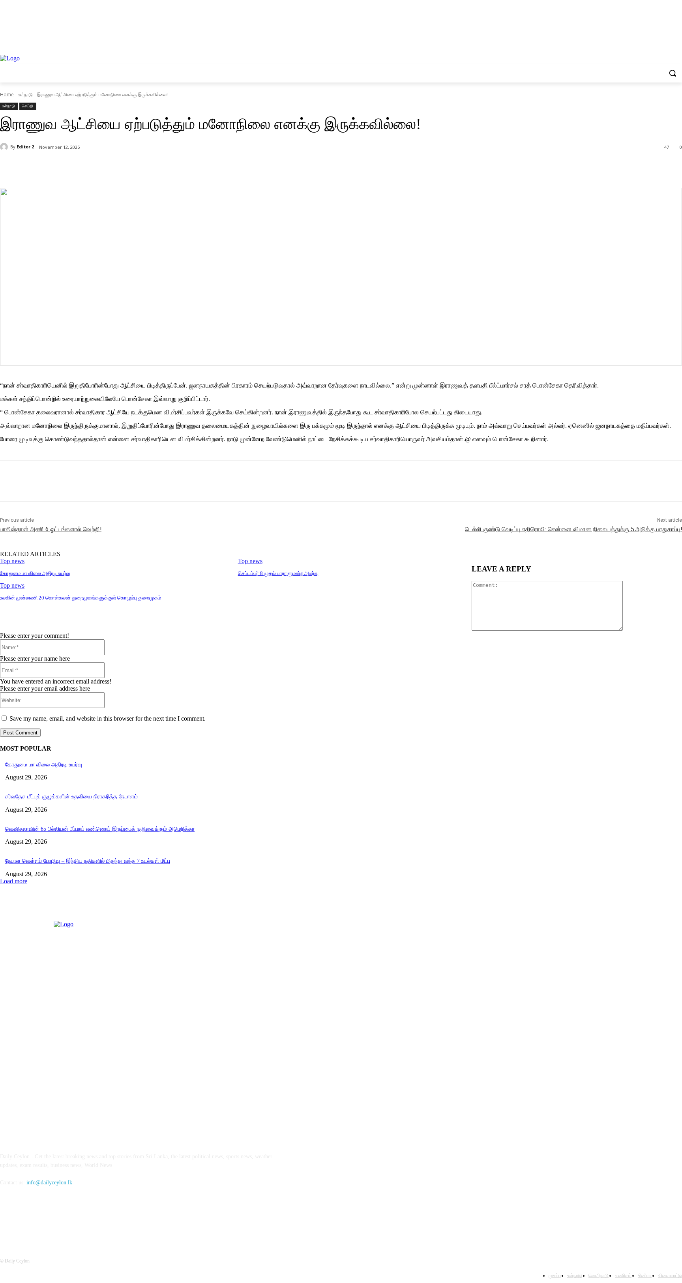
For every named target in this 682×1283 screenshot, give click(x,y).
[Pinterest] (129, 168)
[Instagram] (28, 1218)
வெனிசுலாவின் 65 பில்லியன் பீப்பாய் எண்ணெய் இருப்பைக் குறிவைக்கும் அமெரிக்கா (100, 829)
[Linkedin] (48, 1218)
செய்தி (27, 106)
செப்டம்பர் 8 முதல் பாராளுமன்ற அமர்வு (278, 573)
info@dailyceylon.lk (49, 1183)
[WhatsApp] (157, 168)
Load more (13, 881)
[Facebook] (72, 168)
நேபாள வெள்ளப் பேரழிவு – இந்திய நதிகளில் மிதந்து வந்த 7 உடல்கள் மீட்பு (87, 861)
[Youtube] (69, 1218)
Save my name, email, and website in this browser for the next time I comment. (107, 718)
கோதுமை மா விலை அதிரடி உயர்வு (35, 573)
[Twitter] (101, 168)
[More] (186, 167)
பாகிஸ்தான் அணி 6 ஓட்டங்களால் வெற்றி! (50, 529)
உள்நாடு (8, 106)
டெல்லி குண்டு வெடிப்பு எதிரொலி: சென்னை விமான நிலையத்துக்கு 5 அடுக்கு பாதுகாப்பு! (573, 529)
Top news (12, 561)
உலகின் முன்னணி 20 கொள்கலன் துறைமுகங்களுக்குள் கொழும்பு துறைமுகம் (80, 598)
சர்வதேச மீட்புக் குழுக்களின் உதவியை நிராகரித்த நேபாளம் (71, 797)
